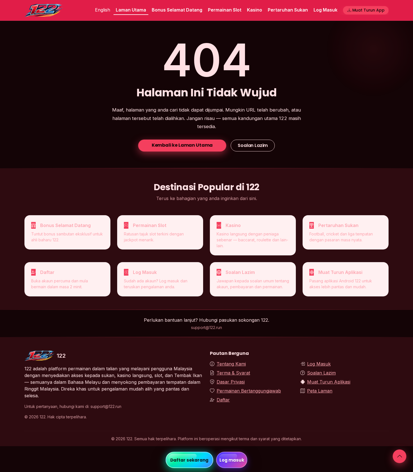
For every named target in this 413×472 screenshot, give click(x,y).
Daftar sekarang (189, 460)
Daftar (223, 400)
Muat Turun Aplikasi (328, 382)
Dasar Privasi (231, 382)
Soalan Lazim (253, 145)
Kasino (254, 10)
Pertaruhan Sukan (288, 10)
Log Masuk (325, 10)
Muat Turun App (368, 10)
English (102, 10)
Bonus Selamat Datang (177, 10)
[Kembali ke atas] (399, 456)
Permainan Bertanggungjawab (249, 391)
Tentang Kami (231, 364)
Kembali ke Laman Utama (182, 145)
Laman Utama (131, 10)
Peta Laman (319, 391)
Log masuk (231, 460)
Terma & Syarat (233, 373)
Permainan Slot (224, 10)
